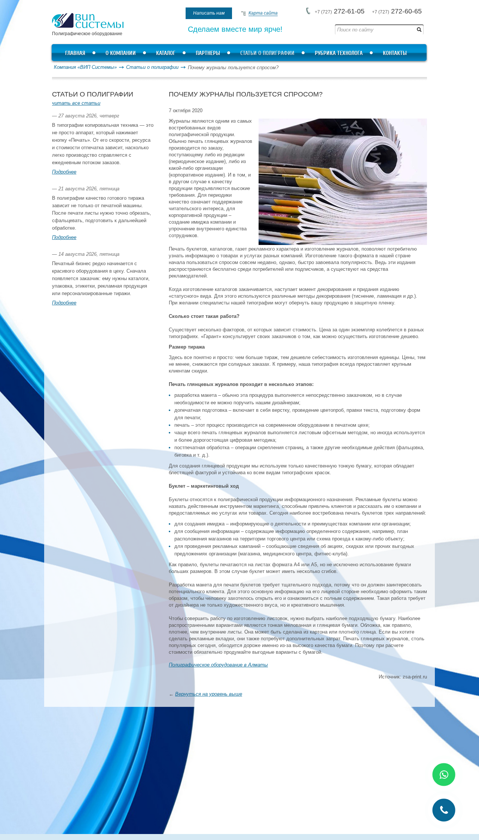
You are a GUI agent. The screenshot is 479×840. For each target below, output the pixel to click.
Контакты (395, 53)
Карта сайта (263, 13)
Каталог (166, 53)
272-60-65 (397, 11)
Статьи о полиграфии (267, 53)
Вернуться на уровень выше (208, 694)
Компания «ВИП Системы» (85, 67)
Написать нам (209, 13)
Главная (75, 53)
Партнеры (208, 53)
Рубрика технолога (339, 53)
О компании (121, 53)
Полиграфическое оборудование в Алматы (218, 665)
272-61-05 (339, 11)
